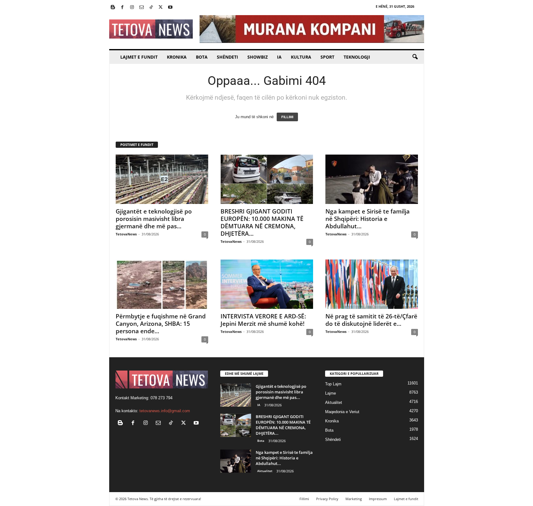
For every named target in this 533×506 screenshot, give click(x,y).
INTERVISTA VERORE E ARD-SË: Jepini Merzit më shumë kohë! (263, 320)
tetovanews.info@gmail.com (164, 411)
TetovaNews (126, 234)
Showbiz (257, 57)
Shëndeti (227, 57)
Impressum (378, 498)
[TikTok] (151, 7)
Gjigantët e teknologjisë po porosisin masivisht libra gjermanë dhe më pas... (154, 218)
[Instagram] (132, 7)
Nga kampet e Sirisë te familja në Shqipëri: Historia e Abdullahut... (367, 218)
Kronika (177, 57)
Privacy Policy (327, 498)
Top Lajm (333, 384)
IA (279, 57)
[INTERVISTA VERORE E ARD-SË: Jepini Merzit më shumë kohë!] (267, 284)
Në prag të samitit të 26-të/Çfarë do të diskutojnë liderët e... (371, 320)
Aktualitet (264, 471)
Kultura (301, 57)
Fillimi (304, 498)
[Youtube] (170, 7)
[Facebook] (122, 7)
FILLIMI (287, 117)
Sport (327, 57)
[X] (160, 7)
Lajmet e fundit (139, 57)
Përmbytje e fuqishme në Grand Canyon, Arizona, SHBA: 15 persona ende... (161, 323)
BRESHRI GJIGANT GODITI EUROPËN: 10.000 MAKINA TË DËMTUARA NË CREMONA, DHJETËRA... (262, 222)
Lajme (330, 393)
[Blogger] (113, 7)
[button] (415, 57)
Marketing (353, 498)
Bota (202, 57)
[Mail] (141, 7)
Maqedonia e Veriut (342, 411)
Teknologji (357, 57)
